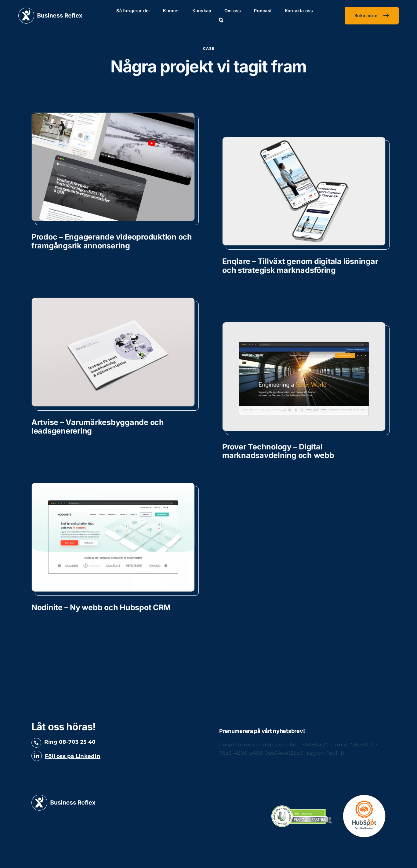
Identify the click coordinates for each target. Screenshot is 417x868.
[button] (221, 20)
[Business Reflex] (50, 10)
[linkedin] (36, 756)
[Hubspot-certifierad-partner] (364, 797)
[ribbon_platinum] (301, 808)
